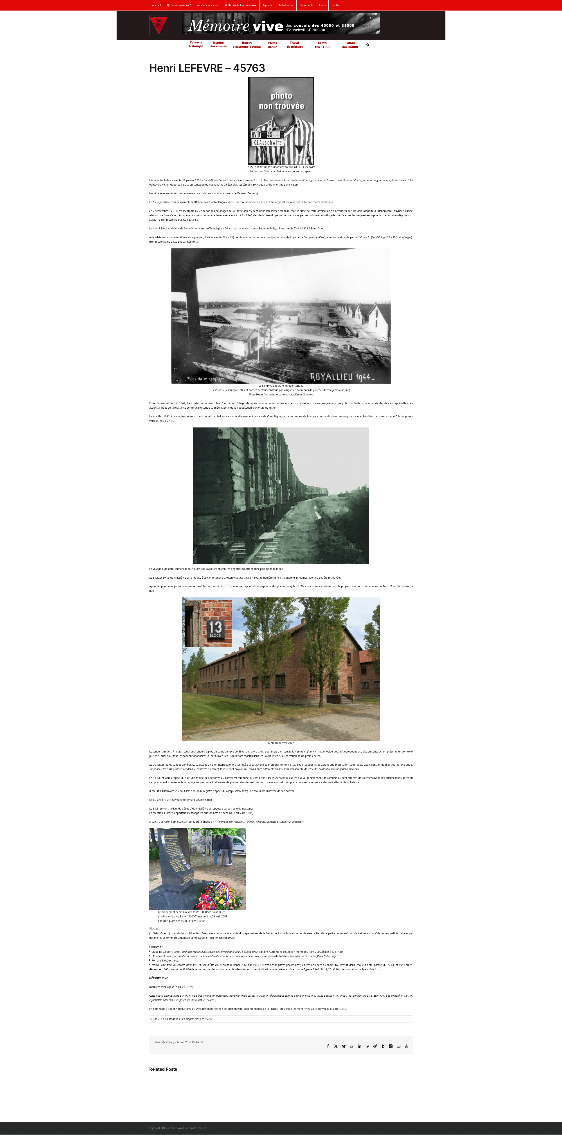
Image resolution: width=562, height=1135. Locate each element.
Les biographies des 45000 (197, 1019)
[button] (367, 44)
